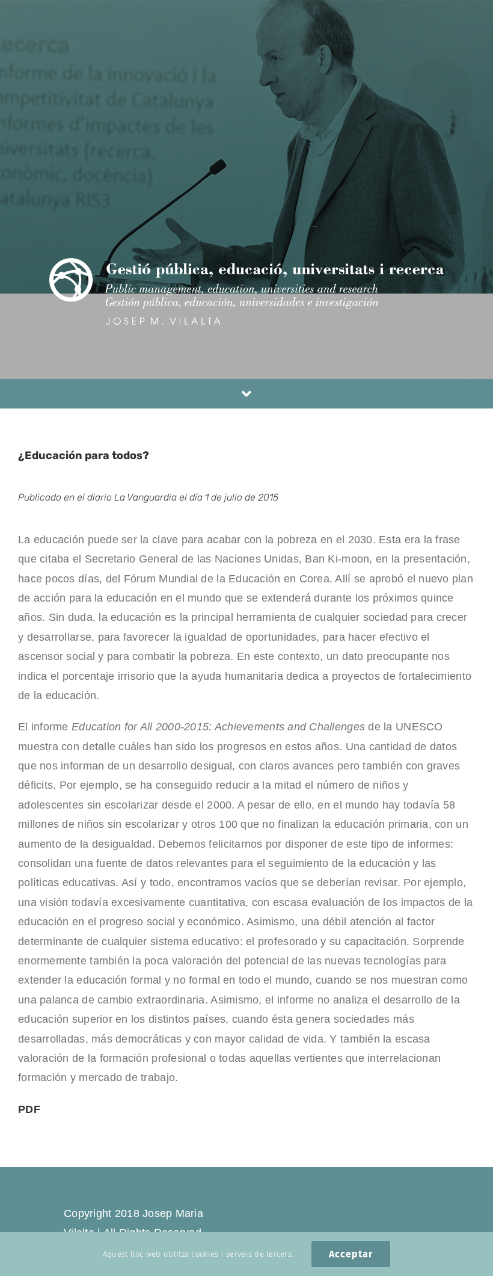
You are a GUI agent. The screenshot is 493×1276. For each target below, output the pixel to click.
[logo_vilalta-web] (246, 263)
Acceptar (351, 1254)
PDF (29, 1109)
